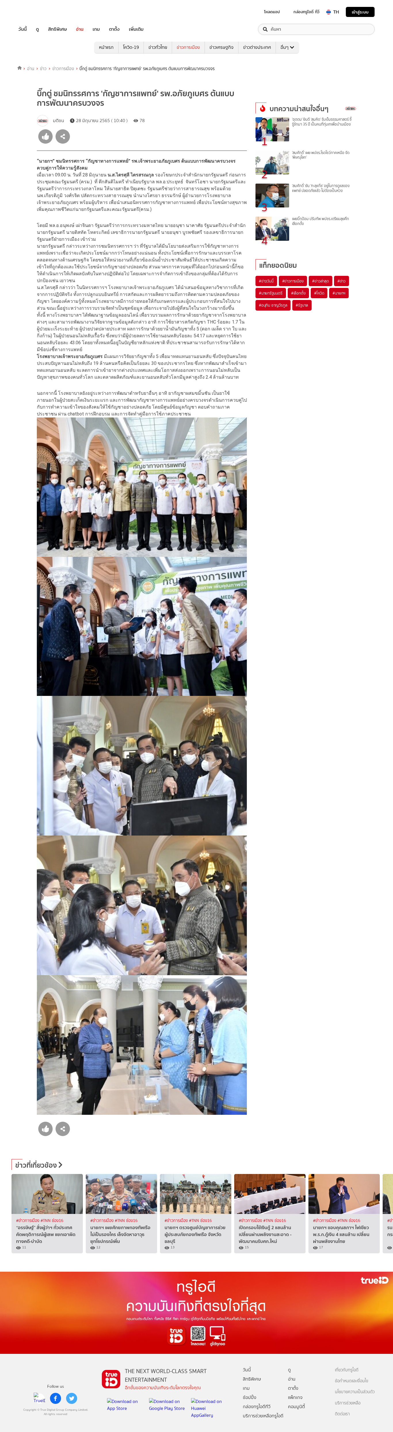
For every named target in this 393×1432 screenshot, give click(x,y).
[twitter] (71, 1398)
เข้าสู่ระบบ (360, 12)
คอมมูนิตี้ (296, 1406)
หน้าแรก (106, 47)
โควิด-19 (131, 47)
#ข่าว (341, 281)
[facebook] (55, 1398)
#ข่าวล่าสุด (320, 281)
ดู (37, 29)
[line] (39, 1398)
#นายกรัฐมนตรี (271, 293)
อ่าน (79, 29)
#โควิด (319, 293)
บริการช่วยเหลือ (347, 1403)
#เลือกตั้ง (298, 293)
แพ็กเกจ (295, 1397)
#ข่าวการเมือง (293, 281)
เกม (96, 29)
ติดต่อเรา (342, 1414)
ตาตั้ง (114, 29)
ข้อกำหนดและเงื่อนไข (351, 1381)
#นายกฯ (339, 293)
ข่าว (43, 69)
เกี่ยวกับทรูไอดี (346, 1370)
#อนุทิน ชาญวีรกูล (273, 305)
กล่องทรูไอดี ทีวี (306, 12)
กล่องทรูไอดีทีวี (256, 1406)
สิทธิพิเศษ (57, 29)
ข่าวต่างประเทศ (257, 47)
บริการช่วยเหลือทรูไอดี (263, 1415)
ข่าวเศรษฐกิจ (221, 47)
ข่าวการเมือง (188, 47)
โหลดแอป (272, 12)
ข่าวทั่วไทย (157, 47)
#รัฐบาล (302, 305)
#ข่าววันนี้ (266, 281)
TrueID (35, 12)
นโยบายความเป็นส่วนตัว (355, 1392)
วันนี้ (22, 29)
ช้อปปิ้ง (249, 1397)
